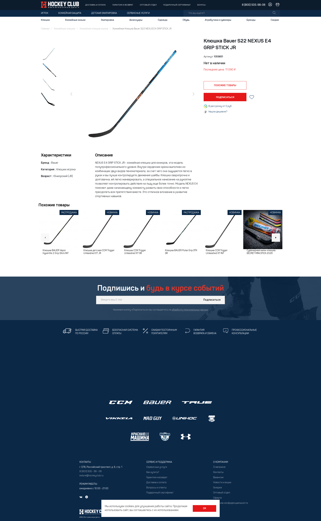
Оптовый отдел (148, 5)
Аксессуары (135, 20)
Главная (45, 29)
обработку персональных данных (190, 310)
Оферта (217, 498)
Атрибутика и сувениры (218, 20)
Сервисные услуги (138, 13)
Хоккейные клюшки (64, 29)
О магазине (219, 467)
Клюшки (45, 20)
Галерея (217, 488)
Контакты (218, 472)
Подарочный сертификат (177, 5)
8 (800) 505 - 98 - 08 (90, 471)
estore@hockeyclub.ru (91, 475)
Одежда (162, 20)
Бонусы (201, 5)
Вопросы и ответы (156, 488)
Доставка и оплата (95, 5)
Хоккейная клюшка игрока (94, 29)
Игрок (44, 13)
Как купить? (152, 472)
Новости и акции (222, 482)
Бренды (251, 20)
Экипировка (107, 20)
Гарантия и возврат (122, 5)
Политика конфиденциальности (230, 503)
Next (276, 237)
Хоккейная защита (69, 13)
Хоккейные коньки (75, 20)
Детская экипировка (104, 13)
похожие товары (225, 85)
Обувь (186, 20)
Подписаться (212, 300)
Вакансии (218, 477)
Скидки (275, 20)
